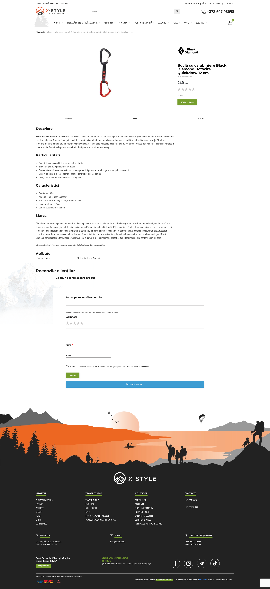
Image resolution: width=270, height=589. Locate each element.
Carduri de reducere (144, 516)
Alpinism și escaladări (63, 32)
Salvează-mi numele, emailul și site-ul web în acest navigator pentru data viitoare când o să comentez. (109, 366)
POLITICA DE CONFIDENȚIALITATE (148, 524)
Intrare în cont (142, 512)
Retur (38, 516)
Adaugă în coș (187, 102)
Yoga (175, 22)
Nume (69, 345)
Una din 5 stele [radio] (67, 323)
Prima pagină (40, 32)
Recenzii (201, 118)
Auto (186, 22)
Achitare (40, 508)
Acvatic (162, 22)
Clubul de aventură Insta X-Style (101, 520)
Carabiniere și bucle (80, 32)
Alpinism (108, 22)
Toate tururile (92, 500)
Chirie (52, 3)
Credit (39, 512)
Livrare (39, 504)
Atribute (135, 118)
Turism (56, 22)
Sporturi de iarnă (142, 22)
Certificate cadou (143, 520)
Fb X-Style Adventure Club (97, 516)
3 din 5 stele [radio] (74, 323)
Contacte (65, 3)
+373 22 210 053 (191, 507)
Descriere (69, 118)
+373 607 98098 (191, 500)
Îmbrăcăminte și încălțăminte (82, 22)
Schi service (41, 524)
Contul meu (140, 500)
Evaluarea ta (71, 317)
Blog (58, 3)
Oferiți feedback (43, 566)
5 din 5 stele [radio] (82, 323)
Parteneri (90, 504)
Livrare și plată (43, 3)
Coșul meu (139, 504)
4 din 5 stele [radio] (78, 323)
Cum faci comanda (44, 500)
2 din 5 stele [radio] (71, 323)
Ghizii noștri (91, 508)
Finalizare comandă (144, 508)
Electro (200, 22)
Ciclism (123, 22)
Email (69, 355)
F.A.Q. (88, 512)
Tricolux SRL (56, 577)
